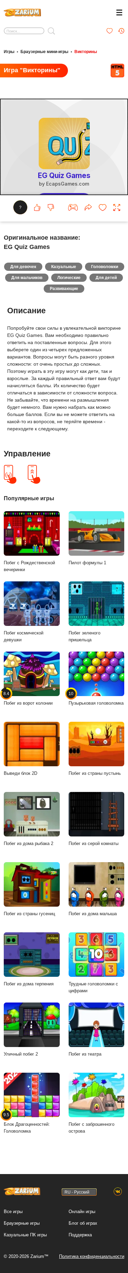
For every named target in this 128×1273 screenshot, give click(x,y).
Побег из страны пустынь (95, 773)
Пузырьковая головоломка (96, 698)
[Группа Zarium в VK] (118, 1191)
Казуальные (63, 266)
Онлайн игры (82, 1211)
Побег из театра (85, 1054)
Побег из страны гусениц (29, 913)
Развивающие (64, 288)
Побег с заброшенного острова (91, 1128)
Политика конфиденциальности (91, 1256)
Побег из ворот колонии (28, 698)
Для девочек (23, 266)
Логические (69, 277)
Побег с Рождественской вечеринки (29, 566)
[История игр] (121, 31)
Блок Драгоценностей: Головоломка (27, 1123)
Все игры (13, 1211)
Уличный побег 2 (21, 1054)
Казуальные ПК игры (25, 1234)
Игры (9, 51)
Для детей (106, 277)
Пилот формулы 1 (87, 562)
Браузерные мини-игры (44, 51)
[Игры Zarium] (22, 11)
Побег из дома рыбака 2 (28, 843)
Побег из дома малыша (93, 913)
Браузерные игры (22, 1223)
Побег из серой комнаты (93, 843)
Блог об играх (83, 1223)
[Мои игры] (109, 31)
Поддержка (80, 1234)
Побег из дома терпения (29, 983)
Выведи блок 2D (20, 773)
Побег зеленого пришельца (84, 636)
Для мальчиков (26, 277)
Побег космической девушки (23, 636)
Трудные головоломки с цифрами (93, 987)
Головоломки (104, 266)
